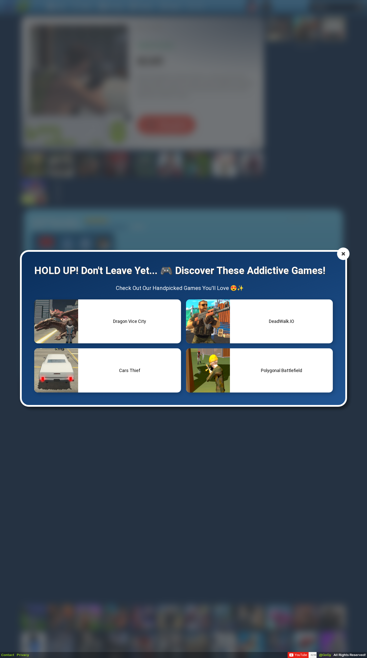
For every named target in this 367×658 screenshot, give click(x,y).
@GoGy (325, 655)
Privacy (23, 655)
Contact (7, 655)
